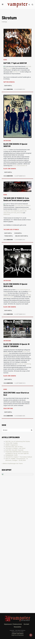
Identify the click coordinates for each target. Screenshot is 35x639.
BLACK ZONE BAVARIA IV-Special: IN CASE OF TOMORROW (16, 345)
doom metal (18, 233)
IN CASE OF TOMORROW (24, 364)
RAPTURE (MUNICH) (9, 82)
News (5, 59)
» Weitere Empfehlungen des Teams (12, 463)
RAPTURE (28, 66)
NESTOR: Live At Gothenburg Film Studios (17, 441)
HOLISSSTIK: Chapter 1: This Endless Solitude (18, 457)
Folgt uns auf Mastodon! (17, 635)
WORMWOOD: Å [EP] (11, 455)
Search (31, 430)
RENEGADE (7, 214)
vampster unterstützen (17, 633)
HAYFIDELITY (16, 72)
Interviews (7, 140)
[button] (2, 4)
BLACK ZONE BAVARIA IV (19, 165)
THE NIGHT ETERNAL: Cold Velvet (15, 448)
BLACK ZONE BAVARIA (10, 168)
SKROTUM (9, 68)
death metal (8, 85)
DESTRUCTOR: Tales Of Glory (14, 446)
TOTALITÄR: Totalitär (11, 443)
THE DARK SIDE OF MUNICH (22, 205)
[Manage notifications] (30, 635)
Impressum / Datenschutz (13, 624)
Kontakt (26, 624)
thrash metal (8, 236)
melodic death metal (21, 236)
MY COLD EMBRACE (13, 211)
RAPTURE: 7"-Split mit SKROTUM (15, 63)
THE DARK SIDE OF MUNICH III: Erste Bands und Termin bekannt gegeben (16, 199)
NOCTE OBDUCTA (22, 209)
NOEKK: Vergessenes (11, 445)
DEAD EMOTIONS (8, 408)
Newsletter (17, 627)
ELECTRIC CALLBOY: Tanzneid (14, 450)
